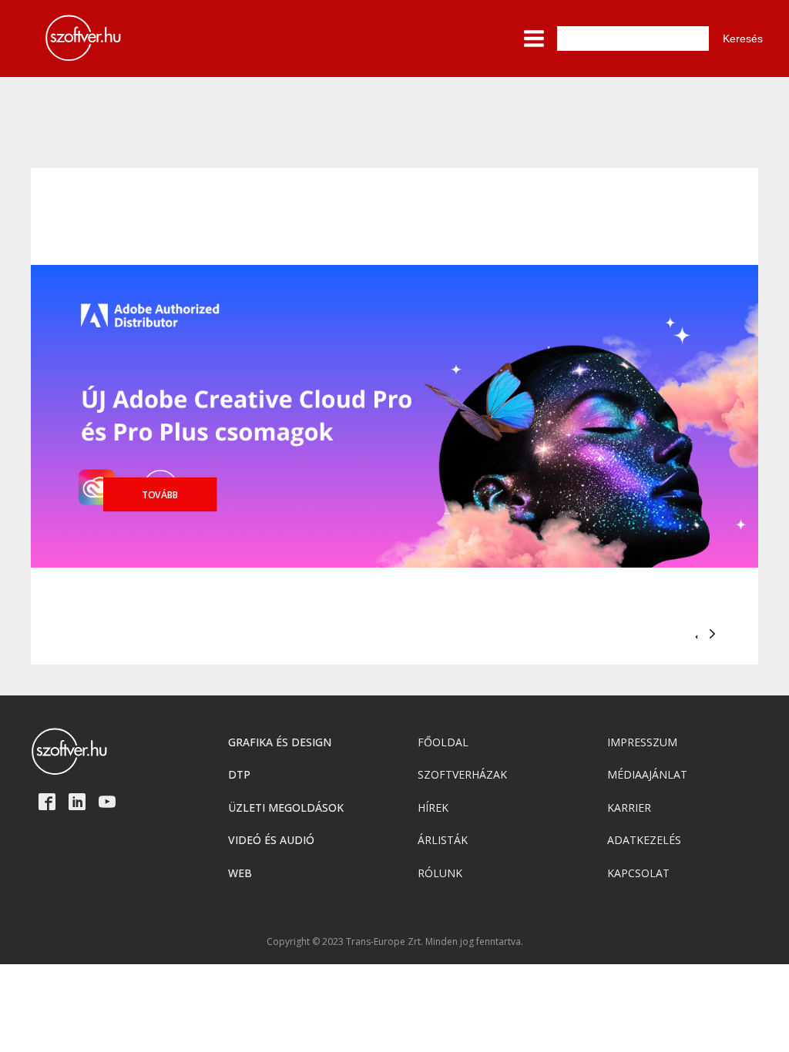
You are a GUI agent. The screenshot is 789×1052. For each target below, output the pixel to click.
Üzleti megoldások (286, 807)
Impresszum (642, 742)
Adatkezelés (644, 840)
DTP (239, 774)
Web (240, 873)
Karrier (629, 807)
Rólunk (440, 873)
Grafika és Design (279, 742)
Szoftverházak (462, 774)
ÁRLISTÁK (443, 840)
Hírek (433, 807)
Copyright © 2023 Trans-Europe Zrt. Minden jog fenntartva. (395, 942)
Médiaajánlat (647, 774)
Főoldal (443, 742)
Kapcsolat (638, 873)
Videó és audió (271, 840)
